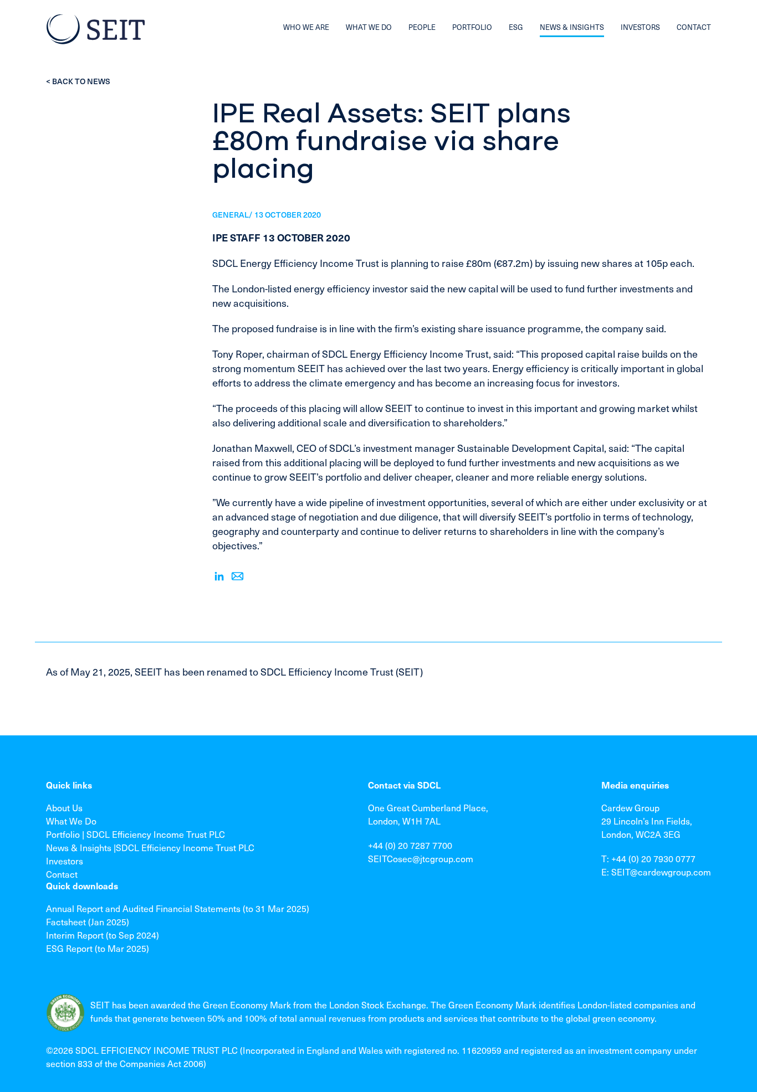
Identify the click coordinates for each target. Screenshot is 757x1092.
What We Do (71, 820)
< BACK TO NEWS (78, 81)
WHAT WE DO (369, 27)
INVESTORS (640, 27)
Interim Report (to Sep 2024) (102, 934)
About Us (64, 807)
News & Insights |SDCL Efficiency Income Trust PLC (150, 847)
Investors (64, 860)
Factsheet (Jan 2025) (87, 921)
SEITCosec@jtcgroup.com (420, 858)
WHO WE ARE (306, 27)
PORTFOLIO (472, 27)
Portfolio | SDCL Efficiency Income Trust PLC (135, 834)
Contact (62, 873)
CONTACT (694, 27)
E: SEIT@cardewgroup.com (656, 871)
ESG (516, 27)
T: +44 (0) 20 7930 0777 (648, 858)
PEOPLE (422, 27)
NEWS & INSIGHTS (572, 27)
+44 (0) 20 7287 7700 (410, 845)
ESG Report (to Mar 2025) (97, 948)
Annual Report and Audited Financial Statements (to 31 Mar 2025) (177, 908)
